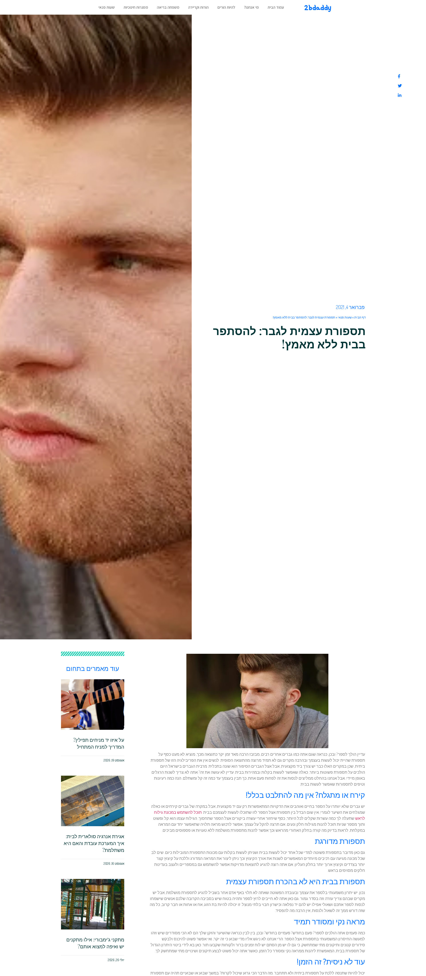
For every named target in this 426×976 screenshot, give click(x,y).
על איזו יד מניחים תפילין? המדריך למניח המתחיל (98, 743)
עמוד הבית (276, 7)
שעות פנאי (107, 7)
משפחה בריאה (168, 7)
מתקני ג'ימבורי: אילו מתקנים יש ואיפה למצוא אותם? (95, 943)
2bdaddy (317, 7)
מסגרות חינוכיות (136, 7)
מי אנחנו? (251, 7)
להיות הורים (226, 7)
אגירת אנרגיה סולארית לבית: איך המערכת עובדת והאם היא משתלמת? (94, 843)
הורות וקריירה (198, 7)
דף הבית (360, 317)
